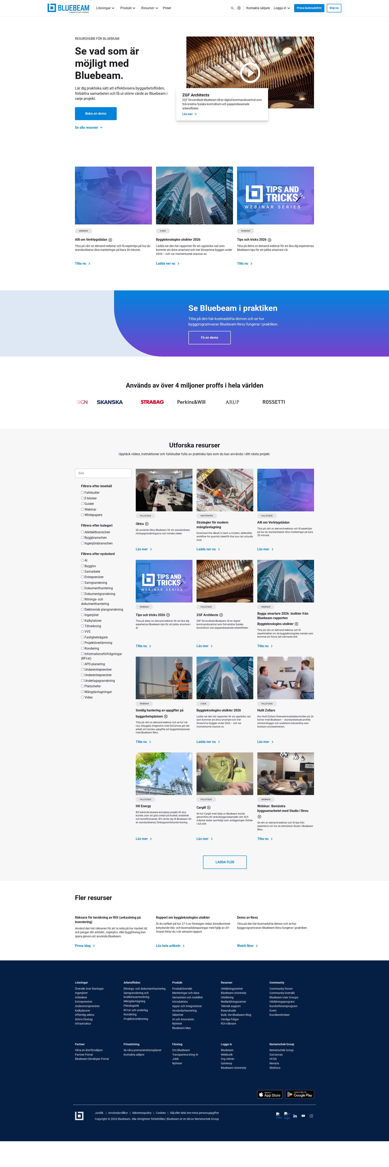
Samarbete (92, 571)
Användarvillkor (118, 1113)
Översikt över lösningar (89, 988)
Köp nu (334, 8)
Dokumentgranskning (99, 594)
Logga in (280, 8)
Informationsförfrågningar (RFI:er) (101, 656)
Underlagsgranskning (99, 681)
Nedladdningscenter (233, 1001)
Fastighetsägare (96, 637)
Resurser (147, 8)
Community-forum (281, 988)
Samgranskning (95, 583)
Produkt (125, 8)
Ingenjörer (91, 615)
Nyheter (177, 1023)
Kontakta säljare (258, 8)
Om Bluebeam (181, 1050)
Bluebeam (227, 1050)
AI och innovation (183, 1019)
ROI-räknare (228, 1023)
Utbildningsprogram (282, 1001)
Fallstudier (91, 493)
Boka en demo (95, 113)
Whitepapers (93, 515)
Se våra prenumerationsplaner (142, 1050)
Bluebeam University (233, 993)
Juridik (99, 1113)
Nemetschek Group (281, 1050)
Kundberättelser (279, 1015)
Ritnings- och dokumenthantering (95, 601)
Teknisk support (231, 1006)
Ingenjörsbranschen (98, 543)
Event (273, 1010)
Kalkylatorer (93, 621)
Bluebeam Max (181, 1028)
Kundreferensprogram (283, 1006)
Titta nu (81, 263)
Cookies (161, 1113)
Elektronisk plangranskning (103, 609)
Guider (89, 504)
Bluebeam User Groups (283, 997)
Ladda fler (225, 862)
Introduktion (180, 1001)
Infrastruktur (83, 1023)
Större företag (84, 1019)
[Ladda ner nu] (194, 195)
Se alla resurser (87, 127)
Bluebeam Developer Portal (92, 1059)
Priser (167, 8)
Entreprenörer (94, 577)
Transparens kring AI (185, 1054)
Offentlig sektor (84, 1015)
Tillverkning (92, 626)
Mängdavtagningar (98, 692)
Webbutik (227, 1054)
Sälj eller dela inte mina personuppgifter (194, 1113)
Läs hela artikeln (168, 946)
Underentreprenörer (98, 669)
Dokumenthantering (98, 588)
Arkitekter (81, 997)
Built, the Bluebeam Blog (236, 1015)
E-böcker (90, 498)
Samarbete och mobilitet (187, 997)
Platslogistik (131, 1005)
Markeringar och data (185, 993)
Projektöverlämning (98, 643)
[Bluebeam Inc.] (69, 8)
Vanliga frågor (230, 1019)
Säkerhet (177, 1015)
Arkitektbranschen (97, 532)
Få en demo (209, 337)
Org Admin (227, 1059)
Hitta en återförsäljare (89, 1050)
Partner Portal (84, 1054)
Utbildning (227, 997)
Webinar (90, 509)
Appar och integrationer (187, 1006)
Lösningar (103, 8)
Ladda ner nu (166, 263)
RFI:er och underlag (136, 1010)
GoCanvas (276, 1054)
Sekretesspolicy (142, 1113)
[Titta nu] (113, 195)
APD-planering (94, 664)
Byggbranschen (95, 538)
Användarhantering (184, 1010)
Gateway (226, 1063)
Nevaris (274, 1063)
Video (88, 697)
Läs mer (187, 114)
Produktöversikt (182, 988)
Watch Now (245, 946)
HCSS (273, 1059)
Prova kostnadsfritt (309, 8)
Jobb (175, 1059)
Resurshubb (228, 1010)
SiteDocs (274, 1067)
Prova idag (83, 946)
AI (85, 560)
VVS (87, 632)
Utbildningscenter (232, 988)
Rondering (91, 648)
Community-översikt (282, 993)
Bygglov (90, 566)
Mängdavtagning (134, 1001)
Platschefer (92, 686)
